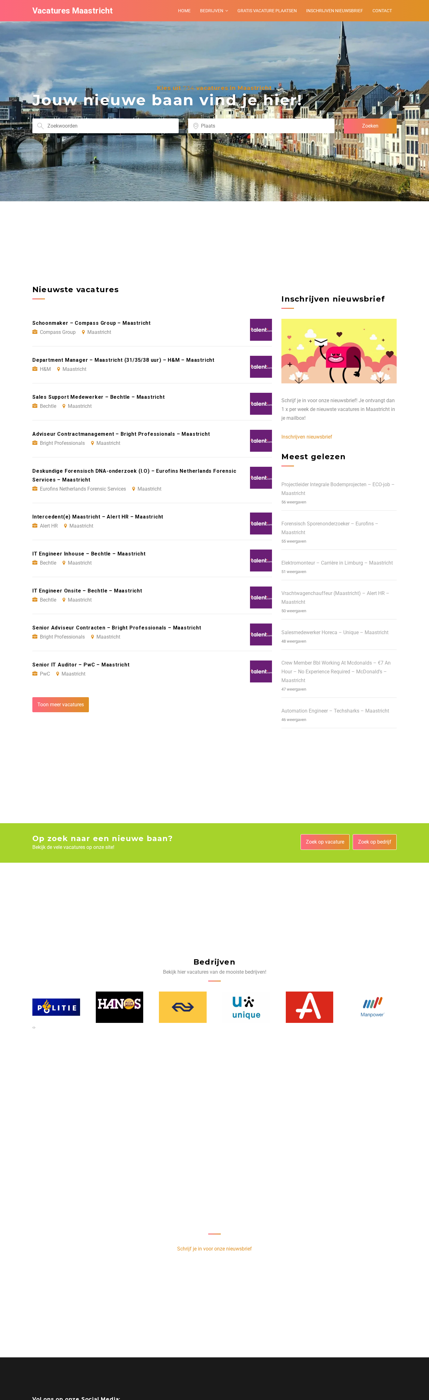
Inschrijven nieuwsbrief (334, 10)
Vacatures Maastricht (72, 10)
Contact (382, 10)
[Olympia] (373, 1007)
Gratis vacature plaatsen (267, 10)
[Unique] (183, 1007)
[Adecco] (246, 1007)
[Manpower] (310, 1007)
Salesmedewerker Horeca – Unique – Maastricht (334, 632)
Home (184, 10)
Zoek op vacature (325, 842)
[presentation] (33, 1027)
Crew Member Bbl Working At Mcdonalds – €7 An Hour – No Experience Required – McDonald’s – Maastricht (336, 671)
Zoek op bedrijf (374, 842)
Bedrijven (211, 10)
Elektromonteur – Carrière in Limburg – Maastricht (337, 563)
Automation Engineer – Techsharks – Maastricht (335, 711)
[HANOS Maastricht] (56, 1007)
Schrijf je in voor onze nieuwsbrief (214, 1249)
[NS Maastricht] (120, 1007)
